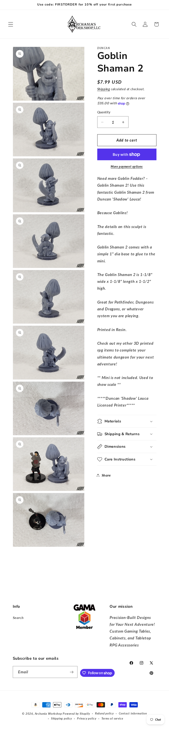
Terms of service (112, 718)
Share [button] (106, 475)
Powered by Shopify (76, 713)
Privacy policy (86, 718)
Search (18, 617)
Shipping (103, 89)
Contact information (133, 713)
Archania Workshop (48, 713)
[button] (10, 24)
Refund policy (104, 713)
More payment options (127, 166)
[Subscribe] (71, 672)
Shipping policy (61, 718)
